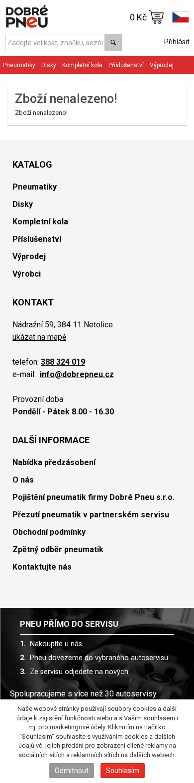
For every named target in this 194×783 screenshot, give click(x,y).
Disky (22, 204)
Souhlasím (122, 771)
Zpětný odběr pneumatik (57, 549)
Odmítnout (72, 771)
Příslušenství (126, 65)
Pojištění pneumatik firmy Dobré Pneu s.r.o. (93, 497)
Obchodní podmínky (49, 532)
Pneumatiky (34, 187)
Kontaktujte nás (42, 567)
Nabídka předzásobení (54, 462)
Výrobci (26, 274)
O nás (23, 480)
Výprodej (162, 65)
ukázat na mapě (39, 337)
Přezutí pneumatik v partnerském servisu (90, 514)
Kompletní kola (40, 221)
